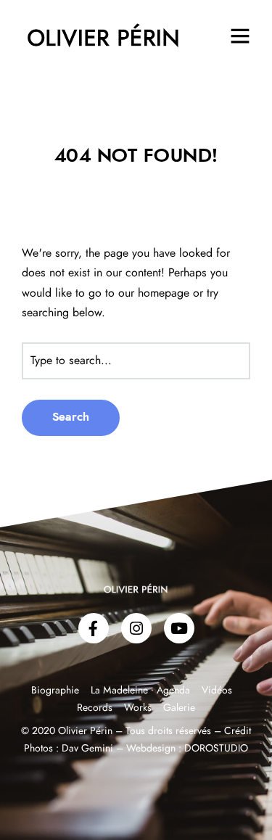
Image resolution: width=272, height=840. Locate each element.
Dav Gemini (87, 749)
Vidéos (217, 690)
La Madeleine (121, 690)
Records (94, 708)
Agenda (173, 690)
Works (138, 708)
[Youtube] (179, 628)
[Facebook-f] (93, 628)
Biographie (56, 690)
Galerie (179, 708)
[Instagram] (136, 628)
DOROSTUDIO (216, 749)
